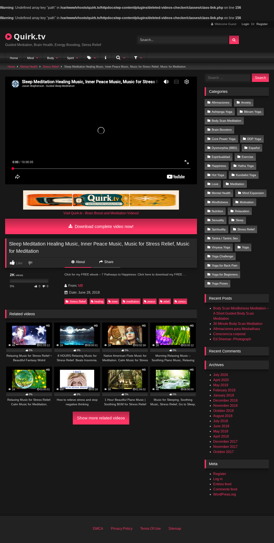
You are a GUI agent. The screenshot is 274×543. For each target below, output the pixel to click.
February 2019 (224, 390)
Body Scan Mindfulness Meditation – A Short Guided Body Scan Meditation (241, 313)
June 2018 (221, 426)
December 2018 (225, 400)
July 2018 (220, 421)
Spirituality (219, 229)
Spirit (70, 58)
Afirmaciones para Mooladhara (236, 329)
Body (50, 58)
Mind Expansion (253, 193)
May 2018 (220, 431)
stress (182, 301)
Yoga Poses (220, 283)
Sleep (239, 220)
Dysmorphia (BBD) (224, 147)
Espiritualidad (221, 156)
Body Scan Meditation (226, 120)
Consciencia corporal (229, 334)
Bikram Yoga (252, 111)
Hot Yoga (218, 175)
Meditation (237, 184)
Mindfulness (220, 202)
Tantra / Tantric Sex (225, 238)
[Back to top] (260, 530)
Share (108, 262)
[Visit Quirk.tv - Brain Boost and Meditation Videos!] (101, 200)
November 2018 (225, 405)
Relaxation (242, 211)
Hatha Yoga (246, 165)
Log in (218, 479)
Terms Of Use (150, 528)
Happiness (219, 165)
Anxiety (246, 102)
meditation (132, 301)
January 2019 (223, 395)
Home (14, 58)
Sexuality (218, 220)
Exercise (247, 156)
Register (262, 24)
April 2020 (221, 380)
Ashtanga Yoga (222, 111)
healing (98, 301)
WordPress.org (224, 494)
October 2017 (223, 452)
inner (115, 301)
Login (245, 24)
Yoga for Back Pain (224, 265)
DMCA (98, 528)
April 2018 (221, 436)
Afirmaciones (220, 102)
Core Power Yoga (223, 139)
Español (254, 147)
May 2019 (220, 385)
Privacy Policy (122, 528)
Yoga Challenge (222, 256)
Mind (30, 58)
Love (215, 184)
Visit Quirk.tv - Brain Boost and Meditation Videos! (101, 213)
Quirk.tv (28, 36)
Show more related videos (101, 418)
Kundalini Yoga (246, 175)
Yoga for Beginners (225, 274)
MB (80, 285)
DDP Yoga (254, 139)
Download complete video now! (103, 226)
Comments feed (225, 489)
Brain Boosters (222, 129)
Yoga (245, 247)
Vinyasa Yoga (221, 247)
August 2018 (222, 416)
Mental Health (28, 66)
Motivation (247, 202)
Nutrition (217, 211)
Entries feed (222, 484)
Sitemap (174, 528)
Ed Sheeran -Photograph (232, 339)
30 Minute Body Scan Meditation (237, 324)
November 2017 (225, 446)
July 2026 (220, 375)
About (80, 262)
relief (167, 301)
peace (151, 301)
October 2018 (223, 411)
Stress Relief (51, 66)
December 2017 (225, 441)
